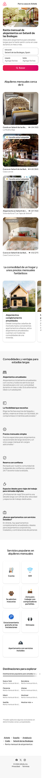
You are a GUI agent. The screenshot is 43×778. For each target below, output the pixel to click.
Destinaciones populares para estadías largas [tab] (20, 674)
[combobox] (20, 52)
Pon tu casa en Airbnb (27, 4)
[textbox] (12, 60)
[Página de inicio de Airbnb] (4, 4)
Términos (25, 766)
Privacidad (16, 766)
